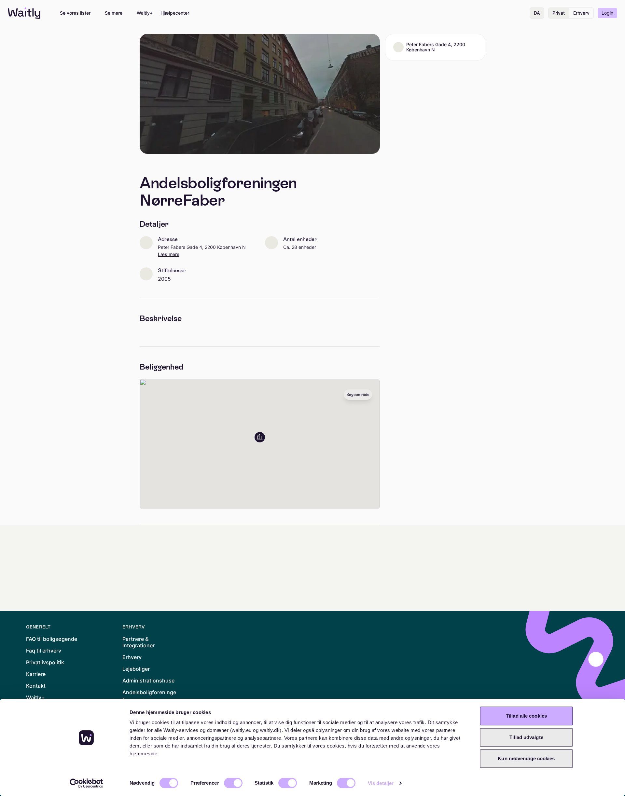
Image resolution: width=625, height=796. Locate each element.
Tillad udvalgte (526, 737)
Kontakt (36, 685)
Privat (558, 13)
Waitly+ (145, 13)
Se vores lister (75, 13)
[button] (260, 437)
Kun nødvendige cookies (526, 758)
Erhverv (581, 13)
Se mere (113, 13)
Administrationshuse (148, 680)
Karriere (36, 674)
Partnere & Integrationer (138, 642)
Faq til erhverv (43, 650)
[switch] (233, 783)
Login (607, 13)
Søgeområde (357, 394)
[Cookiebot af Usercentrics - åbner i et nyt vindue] (86, 783)
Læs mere (168, 254)
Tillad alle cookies (526, 716)
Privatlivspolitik (45, 662)
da (537, 13)
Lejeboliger (136, 669)
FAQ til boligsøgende (51, 639)
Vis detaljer (381, 783)
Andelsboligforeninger (149, 695)
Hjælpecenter (174, 13)
